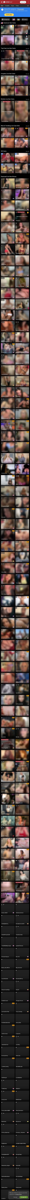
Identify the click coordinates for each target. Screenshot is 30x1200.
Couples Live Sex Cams (8, 73)
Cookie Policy (18, 1194)
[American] (14, 19)
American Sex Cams (9, 23)
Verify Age (9, 14)
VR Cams (3, 151)
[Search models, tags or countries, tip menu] (28, 5)
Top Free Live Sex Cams (8, 48)
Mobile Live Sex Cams (7, 99)
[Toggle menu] (1, 2)
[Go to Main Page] (9, 2)
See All (27, 23)
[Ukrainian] (18, 19)
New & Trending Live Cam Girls (10, 125)
